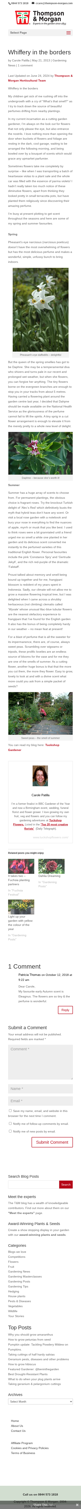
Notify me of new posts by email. (34, 1131)
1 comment (25, 65)
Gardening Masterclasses (25, 1276)
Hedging (13, 1291)
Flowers (13, 1261)
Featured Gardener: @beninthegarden (33, 1369)
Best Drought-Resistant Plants (28, 1374)
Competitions (16, 1256)
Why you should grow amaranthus (30, 1334)
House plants (16, 1296)
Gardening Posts (19, 1281)
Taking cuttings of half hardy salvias (31, 1354)
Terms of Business (23, 1453)
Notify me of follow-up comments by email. (41, 1123)
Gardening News (19, 1271)
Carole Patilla (20, 60)
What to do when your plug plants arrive (34, 1379)
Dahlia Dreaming (49, 876)
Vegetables (15, 1306)
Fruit (11, 1266)
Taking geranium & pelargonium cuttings (34, 1384)
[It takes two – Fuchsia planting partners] (21, 866)
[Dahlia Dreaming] (51, 866)
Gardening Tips (18, 1286)
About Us (17, 1425)
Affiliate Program (22, 1443)
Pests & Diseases (19, 1301)
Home (15, 1420)
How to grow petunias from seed (29, 1339)
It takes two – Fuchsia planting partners (19, 880)
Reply (65, 1010)
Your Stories (16, 1316)
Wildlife (12, 1311)
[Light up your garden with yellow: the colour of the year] (21, 907)
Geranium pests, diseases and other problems (38, 1359)
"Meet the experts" (21, 1213)
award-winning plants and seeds (42, 1234)
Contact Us (18, 1430)
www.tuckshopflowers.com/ (50, 837)
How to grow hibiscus (22, 1364)
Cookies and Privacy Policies (30, 1448)
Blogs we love (17, 1251)
